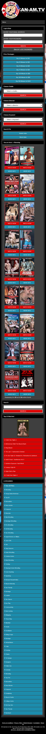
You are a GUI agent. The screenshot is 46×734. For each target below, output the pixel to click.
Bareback (8, 713)
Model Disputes (27, 723)
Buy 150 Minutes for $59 (23, 73)
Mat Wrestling (9, 517)
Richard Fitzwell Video (11, 579)
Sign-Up (16, 49)
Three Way (8, 619)
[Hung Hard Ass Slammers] (12, 276)
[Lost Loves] (27, 304)
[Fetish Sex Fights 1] (23, 436)
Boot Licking (9, 611)
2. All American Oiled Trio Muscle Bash (15, 444)
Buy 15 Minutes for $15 (23, 58)
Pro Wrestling (9, 525)
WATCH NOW (12, 167)
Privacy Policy (18, 723)
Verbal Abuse (9, 642)
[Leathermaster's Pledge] (12, 304)
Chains (7, 654)
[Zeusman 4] (27, 388)
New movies (9, 505)
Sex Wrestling (9, 532)
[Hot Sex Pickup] (27, 249)
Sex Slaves (8, 599)
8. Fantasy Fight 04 (9, 467)
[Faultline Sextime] (12, 221)
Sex (6, 544)
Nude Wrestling (9, 552)
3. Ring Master (8, 448)
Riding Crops (9, 634)
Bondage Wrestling (10, 521)
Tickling (7, 564)
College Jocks (9, 701)
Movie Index (23, 137)
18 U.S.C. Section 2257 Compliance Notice (23, 729)
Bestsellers (8, 501)
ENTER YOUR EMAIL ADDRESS (14, 32)
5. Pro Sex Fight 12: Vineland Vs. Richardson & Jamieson (20, 455)
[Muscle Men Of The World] (27, 332)
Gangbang (8, 693)
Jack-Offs (8, 540)
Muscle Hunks (9, 697)
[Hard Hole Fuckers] (12, 249)
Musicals (8, 513)
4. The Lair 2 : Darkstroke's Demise (14, 451)
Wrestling (8, 489)
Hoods (7, 626)
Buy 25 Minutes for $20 (23, 62)
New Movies (9, 685)
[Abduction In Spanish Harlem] (12, 165)
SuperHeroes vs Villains (12, 536)
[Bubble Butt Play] (12, 193)
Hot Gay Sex (9, 705)
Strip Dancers (9, 548)
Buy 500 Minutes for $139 (23, 81)
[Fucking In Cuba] (27, 221)
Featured (8, 509)
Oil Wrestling (9, 529)
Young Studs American (11, 493)
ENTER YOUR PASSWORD (12, 39)
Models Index (23, 133)
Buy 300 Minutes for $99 (23, 77)
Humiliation (8, 630)
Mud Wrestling (9, 560)
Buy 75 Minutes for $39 (23, 69)
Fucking (7, 650)
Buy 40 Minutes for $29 (23, 66)
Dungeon (8, 662)
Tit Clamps (8, 658)
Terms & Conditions (7, 723)
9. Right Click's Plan (9, 471)
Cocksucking (9, 607)
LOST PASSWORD (26, 49)
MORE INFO (12, 171)
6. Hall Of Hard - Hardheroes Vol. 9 (14, 459)
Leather (7, 595)
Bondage (8, 591)
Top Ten (7, 677)
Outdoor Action (9, 556)
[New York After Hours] (12, 360)
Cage (7, 646)
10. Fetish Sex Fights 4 (10, 475)
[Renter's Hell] (27, 360)
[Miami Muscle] (12, 332)
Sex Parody (8, 587)
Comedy (7, 670)
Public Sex (8, 666)
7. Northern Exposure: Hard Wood (14, 463)
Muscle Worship (10, 583)
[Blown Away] (27, 165)
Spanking (8, 576)
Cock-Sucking (9, 572)
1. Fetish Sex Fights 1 (10, 440)
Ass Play (7, 603)
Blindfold (7, 623)
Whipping (8, 615)
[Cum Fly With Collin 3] (27, 193)
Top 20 (7, 497)
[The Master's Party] (12, 388)
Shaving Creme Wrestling (12, 568)
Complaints (36, 723)
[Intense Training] (27, 276)
